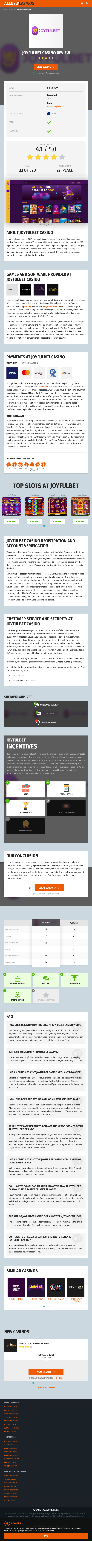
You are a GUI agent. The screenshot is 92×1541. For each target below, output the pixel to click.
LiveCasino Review (11, 1441)
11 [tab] (56, 1383)
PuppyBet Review (10, 1410)
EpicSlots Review (10, 1407)
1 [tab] (44, 526)
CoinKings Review (10, 1448)
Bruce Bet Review (56, 1299)
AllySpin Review (10, 1500)
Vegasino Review (10, 1493)
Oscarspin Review (11, 1414)
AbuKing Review (10, 1424)
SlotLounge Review (11, 1428)
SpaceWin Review (10, 1452)
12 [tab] (59, 1383)
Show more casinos (46, 1387)
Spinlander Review (11, 1490)
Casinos (13, 9)
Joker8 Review (36, 1299)
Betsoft (27, 306)
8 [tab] (49, 1383)
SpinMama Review (10, 1417)
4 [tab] (40, 1383)
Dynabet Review (10, 1486)
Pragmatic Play (50, 306)
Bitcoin (45, 386)
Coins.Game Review (11, 1455)
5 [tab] (42, 1383)
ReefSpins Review (10, 1497)
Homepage (7, 9)
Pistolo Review (10, 1431)
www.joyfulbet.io (47, 225)
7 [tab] (47, 1383)
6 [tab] (44, 1383)
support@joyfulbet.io (55, 106)
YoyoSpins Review (11, 1421)
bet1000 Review (10, 1462)
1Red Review (8, 1445)
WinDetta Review (10, 1466)
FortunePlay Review (76, 1300)
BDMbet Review (16, 1299)
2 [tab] (48, 526)
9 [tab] (52, 1383)
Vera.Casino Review (11, 1459)
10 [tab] (54, 1383)
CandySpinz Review (11, 1483)
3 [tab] (48, 1306)
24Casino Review (10, 1479)
